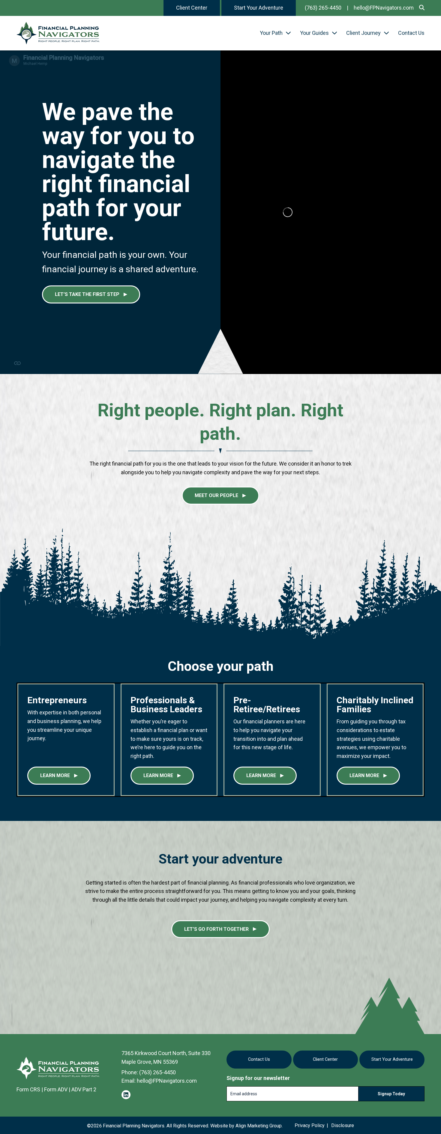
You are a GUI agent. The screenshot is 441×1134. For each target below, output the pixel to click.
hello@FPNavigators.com (384, 8)
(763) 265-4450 (323, 8)
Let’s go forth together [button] (216, 929)
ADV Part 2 (83, 1089)
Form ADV (56, 1089)
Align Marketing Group (259, 1126)
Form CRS (28, 1089)
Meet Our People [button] (216, 495)
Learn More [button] (55, 775)
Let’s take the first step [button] (87, 294)
